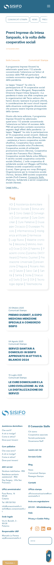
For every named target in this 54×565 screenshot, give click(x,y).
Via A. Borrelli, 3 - (9, 520)
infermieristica (25, 231)
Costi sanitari (21, 217)
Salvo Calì (31, 270)
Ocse (16, 248)
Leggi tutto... (12, 187)
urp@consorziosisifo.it (11, 538)
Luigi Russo (17, 239)
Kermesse (35, 235)
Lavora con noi (35, 450)
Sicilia (28, 275)
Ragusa (22, 266)
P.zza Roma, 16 (8, 493)
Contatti (32, 482)
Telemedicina (34, 284)
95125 (4, 496)
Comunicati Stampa (17, 19)
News (34, 19)
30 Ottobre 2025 (16, 308)
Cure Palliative (26, 222)
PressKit (46, 19)
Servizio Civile (34, 456)
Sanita (18, 275)
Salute (19, 270)
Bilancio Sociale (20, 208)
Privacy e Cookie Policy (38, 518)
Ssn (25, 279)
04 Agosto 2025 (16, 341)
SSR (32, 279)
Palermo (35, 248)
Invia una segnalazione (38, 501)
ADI (11, 204)
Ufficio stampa (35, 489)
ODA (25, 248)
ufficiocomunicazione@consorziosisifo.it (40, 495)
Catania (5, 498)
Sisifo (16, 279)
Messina (20, 244)
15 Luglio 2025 (15, 375)
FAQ (30, 513)
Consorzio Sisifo (36, 177)
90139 (5, 523)
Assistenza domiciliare (29, 204)
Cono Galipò (23, 213)
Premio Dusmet (28, 257)
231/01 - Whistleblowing (39, 507)
